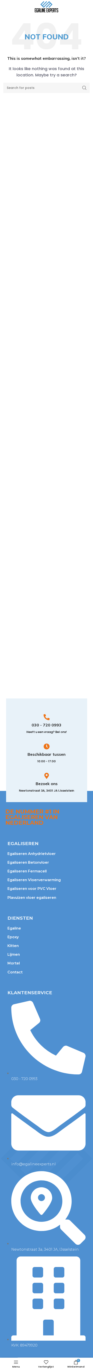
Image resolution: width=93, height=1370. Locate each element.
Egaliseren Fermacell (27, 871)
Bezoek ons (47, 783)
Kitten (13, 946)
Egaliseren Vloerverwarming (34, 880)
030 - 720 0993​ (46, 725)
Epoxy (13, 937)
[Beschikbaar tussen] (47, 746)
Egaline (14, 928)
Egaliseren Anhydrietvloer (31, 854)
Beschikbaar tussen (46, 754)
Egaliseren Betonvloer (28, 862)
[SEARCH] (84, 88)
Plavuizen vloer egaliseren (31, 897)
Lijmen (13, 954)
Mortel (13, 963)
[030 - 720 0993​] (47, 717)
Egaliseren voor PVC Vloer (31, 889)
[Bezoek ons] (47, 776)
